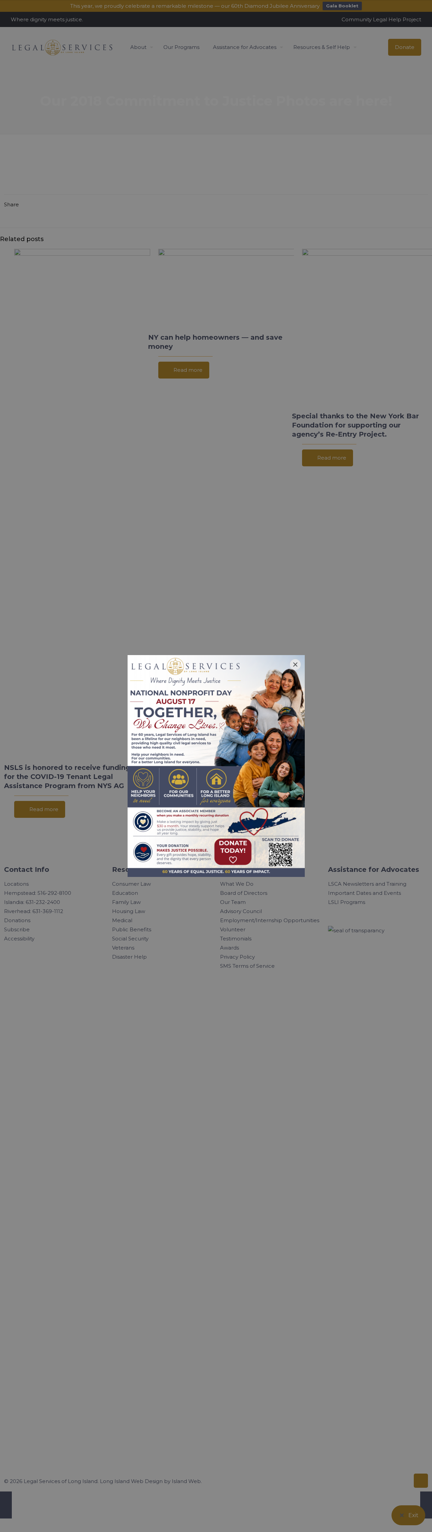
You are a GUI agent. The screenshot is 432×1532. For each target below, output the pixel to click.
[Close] (295, 664)
